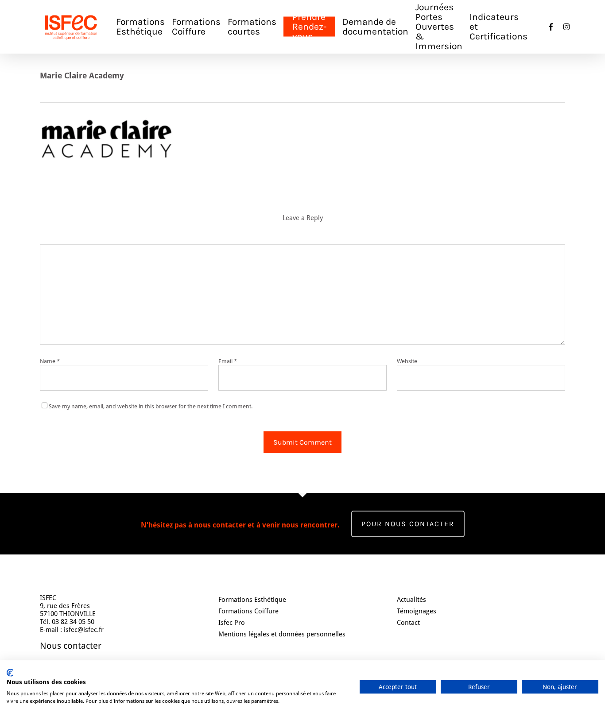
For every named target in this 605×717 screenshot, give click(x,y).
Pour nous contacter (407, 523)
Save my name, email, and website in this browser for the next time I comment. (150, 406)
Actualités (411, 600)
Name (50, 361)
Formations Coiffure (248, 611)
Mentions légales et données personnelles (281, 634)
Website (407, 361)
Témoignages (416, 611)
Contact (408, 623)
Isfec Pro (231, 623)
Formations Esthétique (252, 600)
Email (227, 361)
